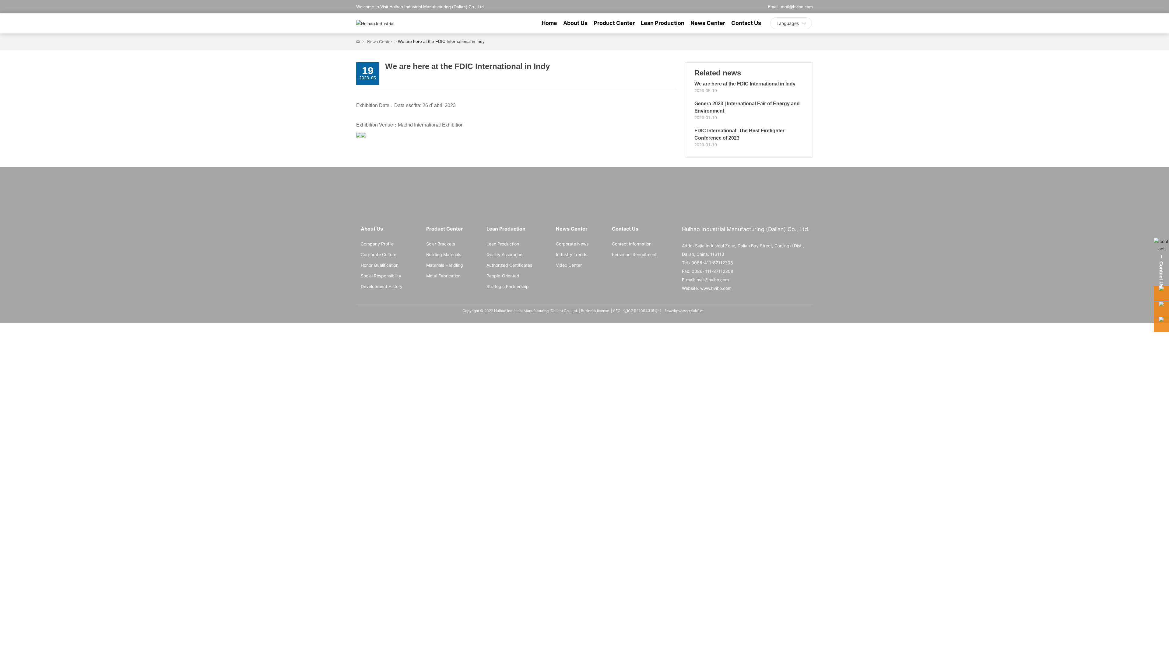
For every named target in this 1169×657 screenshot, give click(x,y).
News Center (379, 41)
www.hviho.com (716, 288)
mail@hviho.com (797, 6)
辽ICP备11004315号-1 (642, 310)
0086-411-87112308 (712, 262)
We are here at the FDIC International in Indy (744, 83)
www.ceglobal (689, 311)
